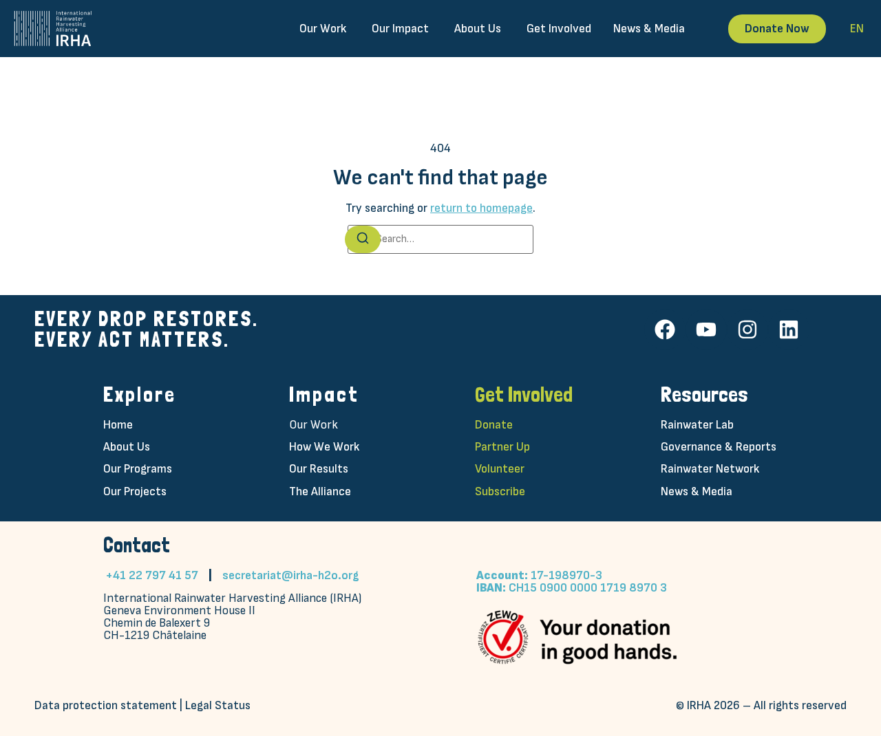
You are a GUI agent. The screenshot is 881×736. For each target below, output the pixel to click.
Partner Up (502, 447)
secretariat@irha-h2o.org (290, 575)
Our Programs (137, 469)
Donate (494, 425)
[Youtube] (706, 329)
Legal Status (218, 705)
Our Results (318, 469)
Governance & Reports (718, 447)
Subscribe (500, 491)
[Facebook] (665, 329)
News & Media (696, 491)
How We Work (324, 447)
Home (118, 425)
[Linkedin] (788, 329)
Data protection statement (105, 705)
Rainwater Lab (697, 425)
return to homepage (481, 208)
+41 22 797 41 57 (151, 575)
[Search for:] (440, 239)
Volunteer (499, 469)
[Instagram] (747, 329)
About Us (126, 447)
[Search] (363, 239)
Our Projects (135, 491)
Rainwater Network (710, 469)
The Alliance (320, 491)
